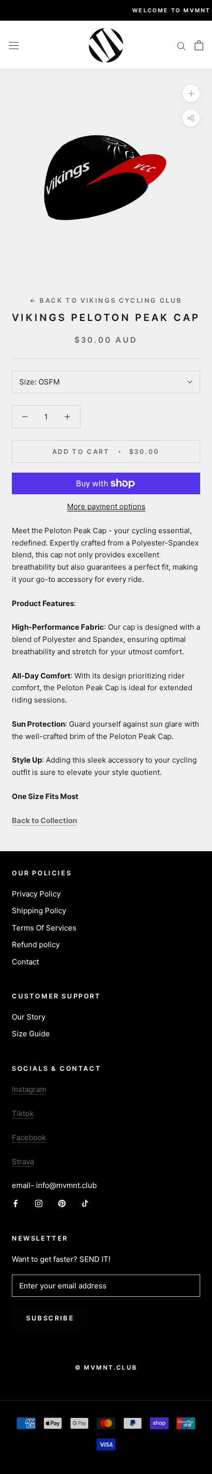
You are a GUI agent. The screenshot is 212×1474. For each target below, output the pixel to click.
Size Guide (31, 1033)
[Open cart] (199, 45)
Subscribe (50, 1318)
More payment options (106, 506)
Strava (23, 1161)
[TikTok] (85, 1203)
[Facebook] (15, 1203)
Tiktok (23, 1113)
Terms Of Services (44, 927)
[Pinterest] (62, 1203)
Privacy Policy (36, 893)
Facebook (29, 1137)
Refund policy (36, 944)
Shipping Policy (39, 910)
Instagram (29, 1089)
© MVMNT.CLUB (106, 1367)
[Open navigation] (14, 45)
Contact (25, 961)
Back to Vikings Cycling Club (106, 300)
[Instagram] (38, 1203)
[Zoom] (191, 92)
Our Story (28, 1017)
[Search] (181, 45)
